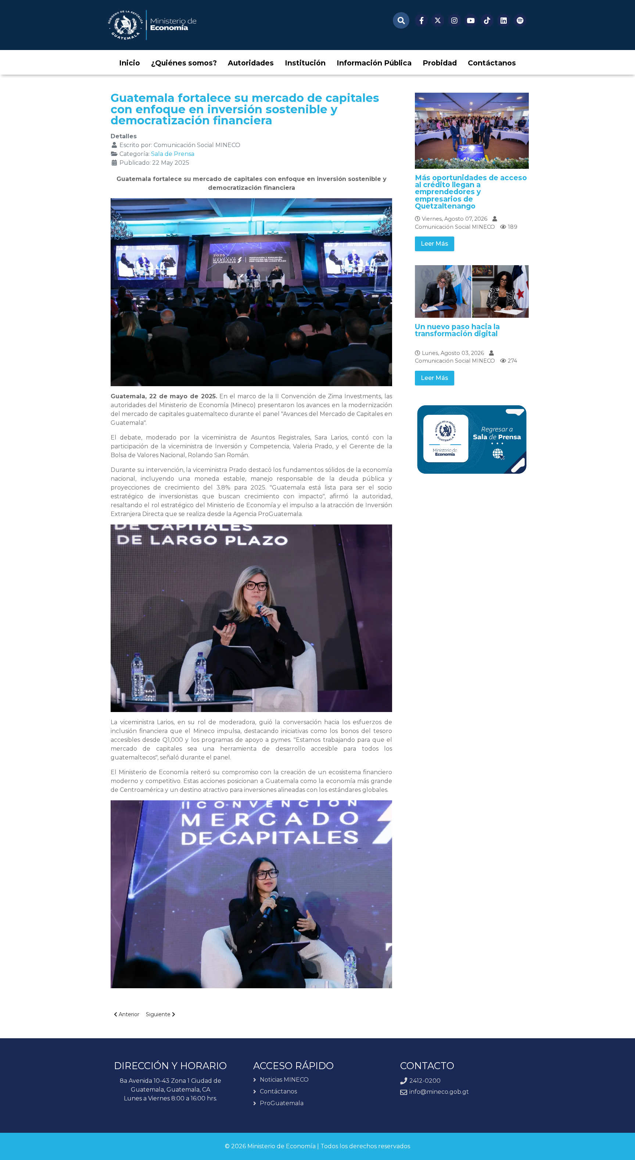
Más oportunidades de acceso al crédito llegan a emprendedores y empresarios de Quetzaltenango (471, 191)
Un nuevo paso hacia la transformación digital (457, 330)
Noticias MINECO (284, 1080)
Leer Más (434, 243)
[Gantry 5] (152, 25)
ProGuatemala (282, 1103)
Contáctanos (278, 1091)
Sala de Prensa (172, 153)
